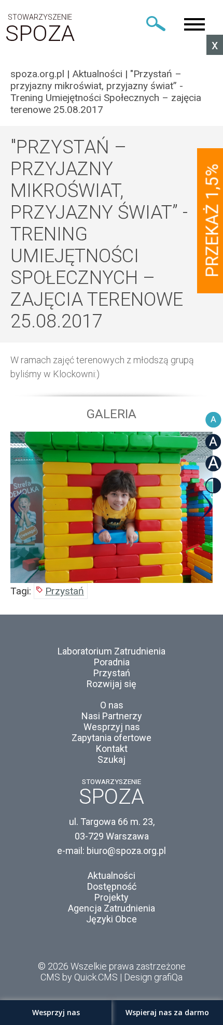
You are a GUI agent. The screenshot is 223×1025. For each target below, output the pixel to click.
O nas (111, 705)
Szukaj (111, 759)
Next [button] (205, 506)
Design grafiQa (153, 977)
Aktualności (97, 74)
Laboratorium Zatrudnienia (111, 651)
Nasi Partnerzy (111, 715)
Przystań (64, 591)
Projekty (111, 897)
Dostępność (111, 886)
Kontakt (112, 748)
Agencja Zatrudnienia (111, 908)
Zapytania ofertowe (111, 737)
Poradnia (112, 662)
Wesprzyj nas (111, 726)
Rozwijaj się (111, 683)
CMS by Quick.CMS (79, 977)
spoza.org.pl (37, 74)
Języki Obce (111, 919)
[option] (111, 507)
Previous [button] (17, 506)
